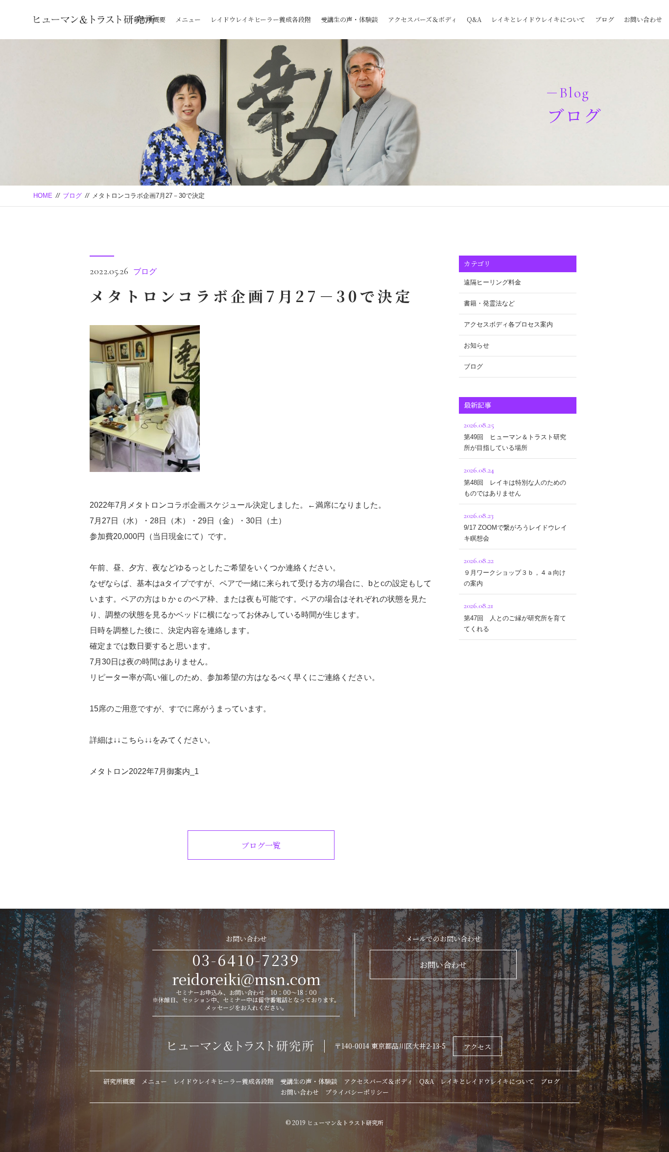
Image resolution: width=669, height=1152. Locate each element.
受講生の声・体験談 (349, 19)
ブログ (604, 19)
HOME (42, 195)
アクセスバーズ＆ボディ (422, 19)
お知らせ (476, 345)
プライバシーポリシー (357, 1092)
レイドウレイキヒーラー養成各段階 (261, 19)
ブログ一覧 (261, 845)
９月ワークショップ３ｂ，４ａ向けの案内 (515, 571)
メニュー (188, 19)
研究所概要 (150, 19)
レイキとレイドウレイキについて (538, 19)
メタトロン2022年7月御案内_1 (144, 771)
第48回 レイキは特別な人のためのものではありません (515, 480)
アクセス (477, 1047)
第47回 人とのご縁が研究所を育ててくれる (515, 616)
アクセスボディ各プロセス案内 (508, 324)
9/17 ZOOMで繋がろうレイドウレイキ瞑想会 (515, 526)
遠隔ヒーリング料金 (492, 282)
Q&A (474, 19)
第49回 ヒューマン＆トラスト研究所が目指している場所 (515, 435)
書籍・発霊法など (489, 303)
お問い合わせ (643, 19)
